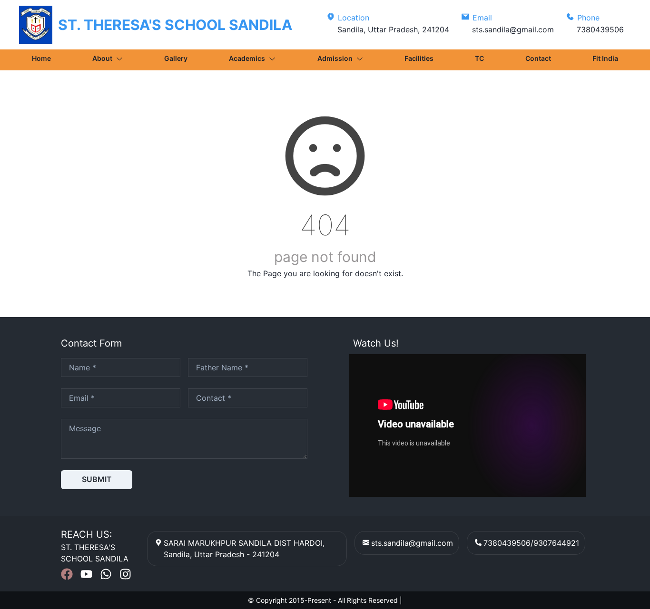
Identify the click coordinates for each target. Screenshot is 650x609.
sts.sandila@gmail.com (412, 543)
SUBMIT (97, 479)
